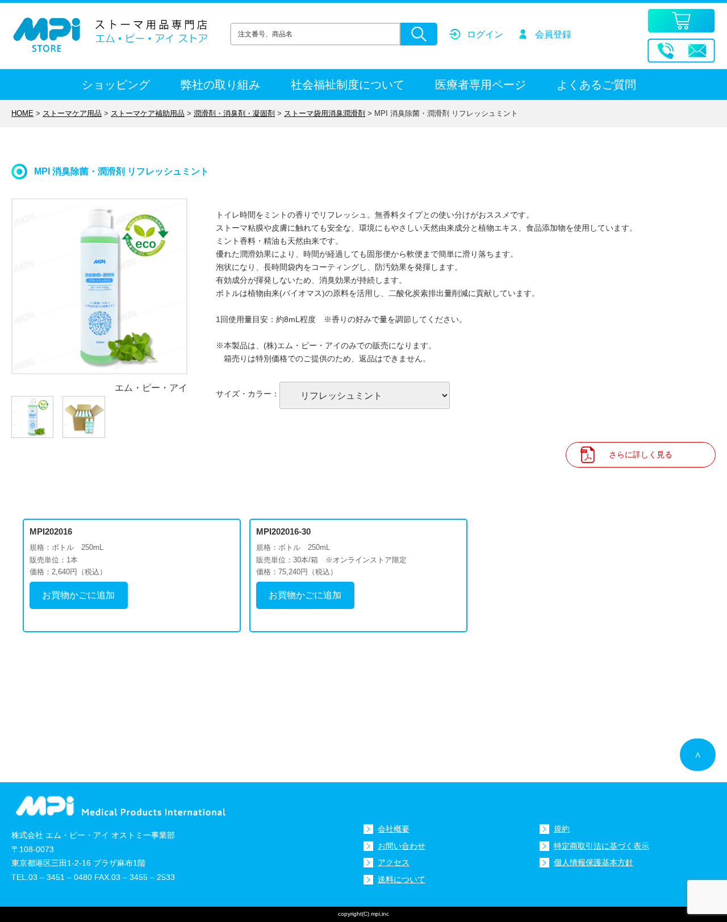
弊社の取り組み (220, 84)
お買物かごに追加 (78, 595)
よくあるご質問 (596, 84)
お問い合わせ (401, 845)
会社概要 (394, 828)
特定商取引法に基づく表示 (601, 845)
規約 (562, 828)
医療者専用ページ (480, 84)
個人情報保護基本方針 (593, 862)
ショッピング (116, 84)
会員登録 (553, 34)
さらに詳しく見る (640, 454)
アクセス (394, 862)
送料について (401, 879)
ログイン (485, 34)
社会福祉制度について (347, 84)
